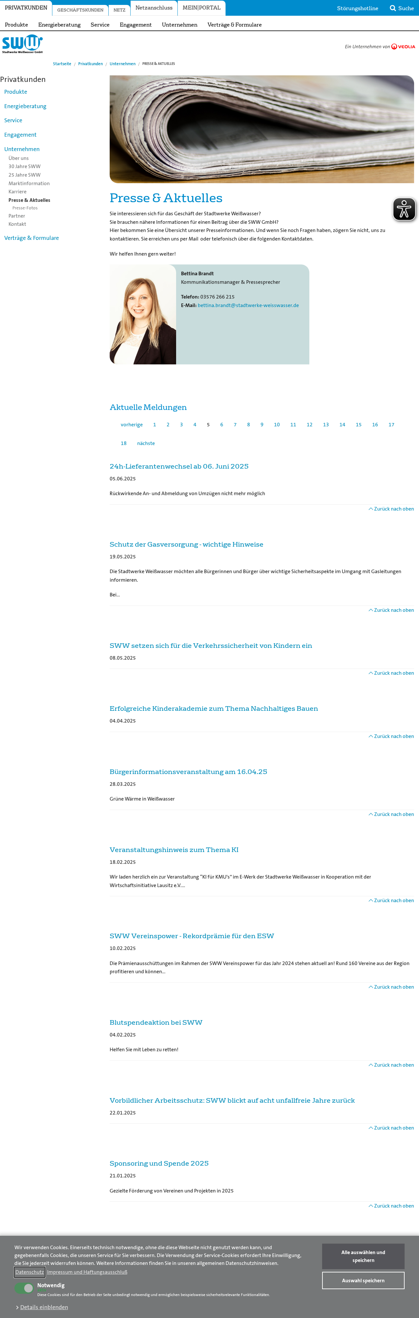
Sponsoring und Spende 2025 (159, 1163)
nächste (146, 443)
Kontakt (17, 224)
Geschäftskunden (80, 10)
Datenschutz (29, 1272)
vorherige (132, 424)
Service (100, 25)
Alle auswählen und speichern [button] (363, 1256)
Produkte (16, 25)
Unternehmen (179, 25)
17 (391, 424)
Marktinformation (29, 183)
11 (293, 424)
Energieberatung (59, 25)
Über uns (19, 158)
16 (375, 424)
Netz (119, 10)
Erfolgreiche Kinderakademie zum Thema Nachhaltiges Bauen (214, 708)
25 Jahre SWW (25, 174)
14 (342, 424)
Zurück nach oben (393, 508)
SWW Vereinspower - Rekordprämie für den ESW (192, 936)
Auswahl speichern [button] (363, 1280)
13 (326, 424)
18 (124, 443)
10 (277, 424)
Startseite (62, 64)
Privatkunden (26, 8)
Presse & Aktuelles (29, 200)
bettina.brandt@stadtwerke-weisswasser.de (248, 305)
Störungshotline (357, 8)
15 (359, 424)
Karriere (18, 191)
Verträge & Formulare (235, 25)
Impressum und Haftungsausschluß (87, 1272)
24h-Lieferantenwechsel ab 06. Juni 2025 (179, 466)
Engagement (136, 25)
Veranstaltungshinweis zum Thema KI (174, 849)
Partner (17, 215)
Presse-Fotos (25, 208)
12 (310, 424)
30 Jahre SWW (25, 166)
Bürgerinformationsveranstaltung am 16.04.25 (188, 771)
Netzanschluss (154, 8)
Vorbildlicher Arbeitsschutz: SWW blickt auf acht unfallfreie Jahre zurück (232, 1100)
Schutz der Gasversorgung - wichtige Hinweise (187, 544)
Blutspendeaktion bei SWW (156, 1022)
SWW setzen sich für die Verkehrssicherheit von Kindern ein (211, 645)
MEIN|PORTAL (202, 8)
